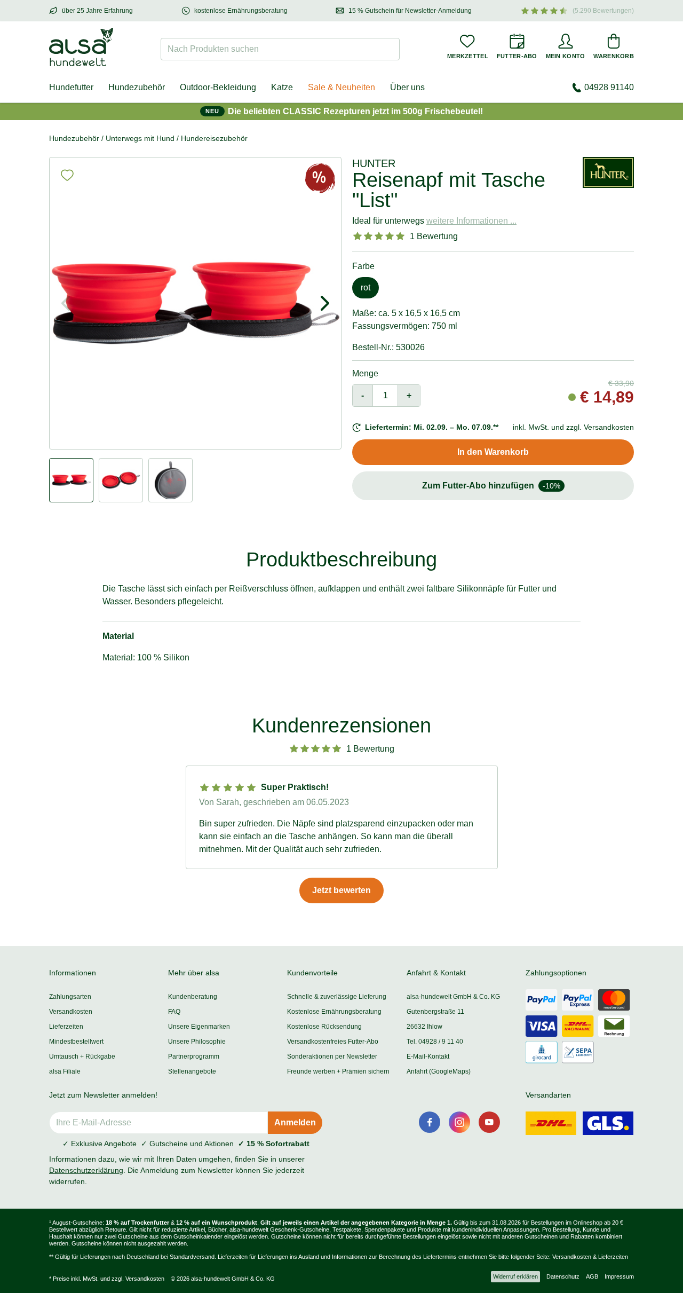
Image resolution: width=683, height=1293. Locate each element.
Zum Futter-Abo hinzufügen (491, 485)
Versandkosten (70, 1011)
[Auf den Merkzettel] (67, 175)
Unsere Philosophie (197, 1041)
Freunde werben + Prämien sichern (338, 1071)
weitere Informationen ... (471, 220)
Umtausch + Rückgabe (82, 1056)
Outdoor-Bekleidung (218, 87)
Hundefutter (71, 87)
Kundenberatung (192, 996)
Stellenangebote (192, 1071)
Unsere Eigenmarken (199, 1026)
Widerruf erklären (515, 1276)
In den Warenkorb (493, 451)
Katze (282, 87)
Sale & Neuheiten (341, 87)
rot (365, 287)
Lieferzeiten (66, 1026)
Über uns (407, 87)
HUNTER (373, 163)
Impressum (619, 1276)
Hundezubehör (136, 87)
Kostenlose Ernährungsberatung (334, 1011)
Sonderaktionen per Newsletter (332, 1056)
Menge (365, 373)
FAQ (174, 1011)
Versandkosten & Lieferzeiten (590, 1256)
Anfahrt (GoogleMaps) (439, 1071)
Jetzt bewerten (341, 890)
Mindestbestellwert (76, 1041)
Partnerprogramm (193, 1056)
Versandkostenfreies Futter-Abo (332, 1041)
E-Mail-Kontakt (428, 1056)
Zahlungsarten (70, 996)
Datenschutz (562, 1276)
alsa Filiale (65, 1071)
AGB (592, 1276)
